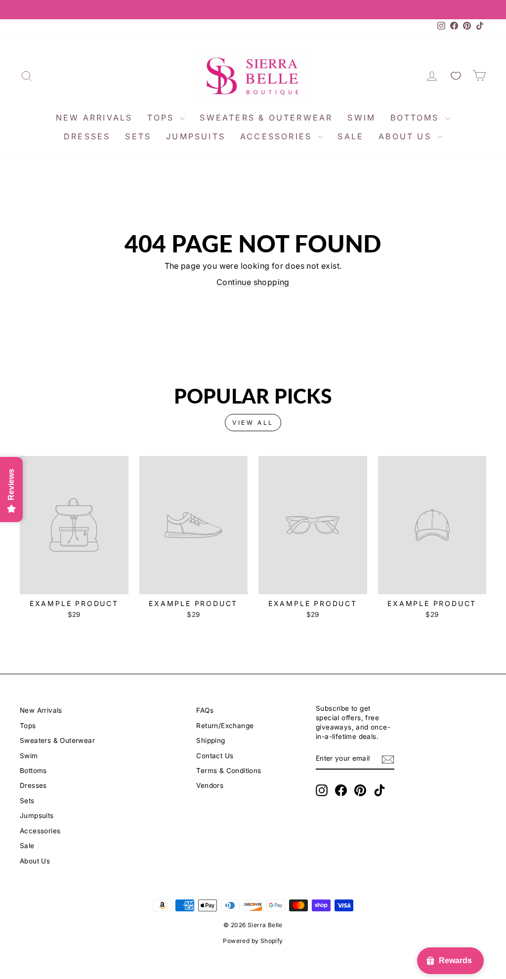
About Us (407, 136)
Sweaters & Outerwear (266, 117)
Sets (138, 136)
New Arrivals (94, 117)
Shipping (210, 740)
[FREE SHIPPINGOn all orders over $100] (253, 9)
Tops (162, 117)
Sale (350, 136)
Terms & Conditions (228, 771)
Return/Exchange (224, 726)
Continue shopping (253, 282)
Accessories (277, 136)
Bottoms (416, 117)
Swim (361, 117)
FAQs (204, 710)
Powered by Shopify (253, 940)
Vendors (209, 785)
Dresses (87, 136)
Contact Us (214, 756)
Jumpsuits (195, 136)
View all (253, 422)
